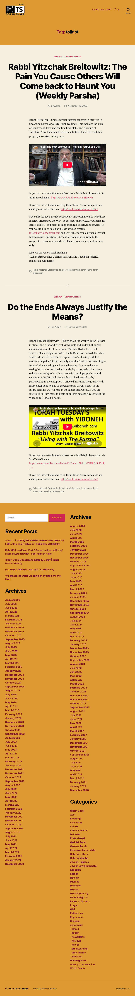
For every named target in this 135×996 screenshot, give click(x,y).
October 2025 (13, 635)
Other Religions (79, 897)
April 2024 (11, 706)
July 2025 (11, 647)
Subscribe (105, 9)
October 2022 (13, 777)
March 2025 (12, 663)
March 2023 (12, 757)
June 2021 (11, 840)
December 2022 (14, 769)
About (95, 9)
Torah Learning (79, 948)
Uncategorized (78, 960)
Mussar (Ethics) (79, 893)
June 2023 (11, 745)
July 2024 (11, 694)
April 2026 (11, 611)
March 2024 (12, 710)
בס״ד (116, 9)
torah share (86, 269)
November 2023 (14, 726)
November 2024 (14, 678)
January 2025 (13, 670)
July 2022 (11, 789)
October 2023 (13, 730)
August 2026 (12, 600)
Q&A (72, 909)
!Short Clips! (77, 810)
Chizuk (74, 826)
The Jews (75, 940)
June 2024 (11, 698)
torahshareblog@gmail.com (44, 233)
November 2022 (14, 773)
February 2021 (13, 856)
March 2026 (12, 615)
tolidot (62, 269)
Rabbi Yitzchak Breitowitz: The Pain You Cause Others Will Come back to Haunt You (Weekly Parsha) (67, 81)
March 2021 (12, 852)
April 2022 (11, 801)
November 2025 (14, 631)
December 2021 (14, 816)
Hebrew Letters (79, 854)
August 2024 (12, 690)
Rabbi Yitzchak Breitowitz (45, 269)
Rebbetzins (76, 913)
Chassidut (76, 822)
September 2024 (15, 686)
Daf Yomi (75, 834)
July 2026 (11, 603)
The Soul (75, 944)
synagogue (76, 925)
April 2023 (11, 753)
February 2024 (13, 714)
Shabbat (75, 921)
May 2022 (11, 797)
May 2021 (10, 844)
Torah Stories (78, 952)
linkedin (74, 877)
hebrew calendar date (82, 850)
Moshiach (75, 885)
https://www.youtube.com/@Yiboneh (72, 197)
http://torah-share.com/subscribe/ (79, 209)
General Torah (78, 846)
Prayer (74, 905)
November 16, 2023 (77, 106)
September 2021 (14, 828)
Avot (72, 814)
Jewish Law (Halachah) (83, 866)
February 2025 (13, 667)
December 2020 (14, 864)
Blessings (75, 818)
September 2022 (15, 781)
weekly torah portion (54, 491)
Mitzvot (74, 881)
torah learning (73, 269)
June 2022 (11, 793)
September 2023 (15, 734)
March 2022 (12, 804)
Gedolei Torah (78, 842)
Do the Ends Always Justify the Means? (67, 312)
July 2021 (10, 836)
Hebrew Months (79, 858)
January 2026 (13, 623)
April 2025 (11, 659)
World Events (77, 968)
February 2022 (13, 808)
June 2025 (11, 651)
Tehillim (74, 933)
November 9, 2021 (78, 327)
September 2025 (15, 639)
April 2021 (11, 848)
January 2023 (13, 765)
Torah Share (21, 988)
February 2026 (13, 619)
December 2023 (14, 722)
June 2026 (11, 607)
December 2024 (14, 674)
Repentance (77, 917)
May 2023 (11, 749)
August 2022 (12, 785)
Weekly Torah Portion (67, 56)
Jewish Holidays (79, 862)
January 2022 (13, 812)
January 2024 (13, 718)
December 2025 (14, 627)
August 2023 (12, 737)
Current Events (78, 830)
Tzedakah (75, 956)
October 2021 (13, 824)
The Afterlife (77, 936)
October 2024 (13, 682)
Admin (57, 106)
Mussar (74, 889)
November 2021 (14, 820)
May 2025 (11, 655)
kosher (74, 873)
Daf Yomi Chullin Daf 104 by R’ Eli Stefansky (29, 569)
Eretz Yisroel (77, 838)
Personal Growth (79, 901)
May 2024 (11, 702)
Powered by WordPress (44, 988)
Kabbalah (75, 869)
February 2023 (13, 761)
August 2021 (12, 832)
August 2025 (12, 643)
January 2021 (13, 860)
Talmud (74, 929)
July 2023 (11, 741)
